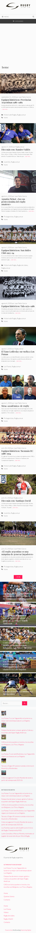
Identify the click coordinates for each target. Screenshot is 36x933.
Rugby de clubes (22, 265)
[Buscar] (24, 703)
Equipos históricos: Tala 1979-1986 (18, 306)
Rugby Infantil (8, 919)
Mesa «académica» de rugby (15, 405)
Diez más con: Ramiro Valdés (15, 149)
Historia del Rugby (10, 115)
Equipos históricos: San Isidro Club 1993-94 (16, 251)
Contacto (7, 900)
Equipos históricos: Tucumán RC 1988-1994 (17, 452)
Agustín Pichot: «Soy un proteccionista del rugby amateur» (13, 202)
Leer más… (5, 109)
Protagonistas (9, 217)
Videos (6, 912)
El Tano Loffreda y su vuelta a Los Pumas (17, 353)
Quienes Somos (9, 896)
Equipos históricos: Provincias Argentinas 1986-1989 (16, 101)
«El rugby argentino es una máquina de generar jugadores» (17, 553)
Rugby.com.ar (21, 115)
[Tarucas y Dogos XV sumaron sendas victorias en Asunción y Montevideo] (18, 696)
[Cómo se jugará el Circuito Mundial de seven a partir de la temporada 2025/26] (3, 774)
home (6, 117)
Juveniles (7, 162)
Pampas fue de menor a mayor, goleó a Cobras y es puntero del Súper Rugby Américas (16, 878)
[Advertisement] (18, 42)
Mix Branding (16, 930)
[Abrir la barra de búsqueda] (33, 16)
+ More (18, 577)
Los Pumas (7, 366)
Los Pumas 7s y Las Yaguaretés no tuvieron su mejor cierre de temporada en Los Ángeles (18, 870)
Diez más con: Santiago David (16, 500)
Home (6, 893)
